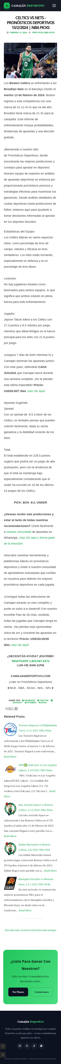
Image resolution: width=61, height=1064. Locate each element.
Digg (44, 702)
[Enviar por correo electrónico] (7, 708)
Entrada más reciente (17, 930)
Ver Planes (18, 991)
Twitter (43, 700)
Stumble (31, 702)
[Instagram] (20, 1046)
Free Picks (37, 32)
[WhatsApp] (41, 1046)
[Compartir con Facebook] (16, 708)
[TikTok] (34, 1046)
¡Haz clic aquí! (36, 391)
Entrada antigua (46, 930)
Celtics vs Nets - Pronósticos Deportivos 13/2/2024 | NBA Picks (30, 22)
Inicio (33, 930)
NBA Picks (49, 32)
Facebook (29, 700)
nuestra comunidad (18, 531)
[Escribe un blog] (10, 708)
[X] (27, 1046)
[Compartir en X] (13, 708)
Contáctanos (41, 991)
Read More (10, 756)
